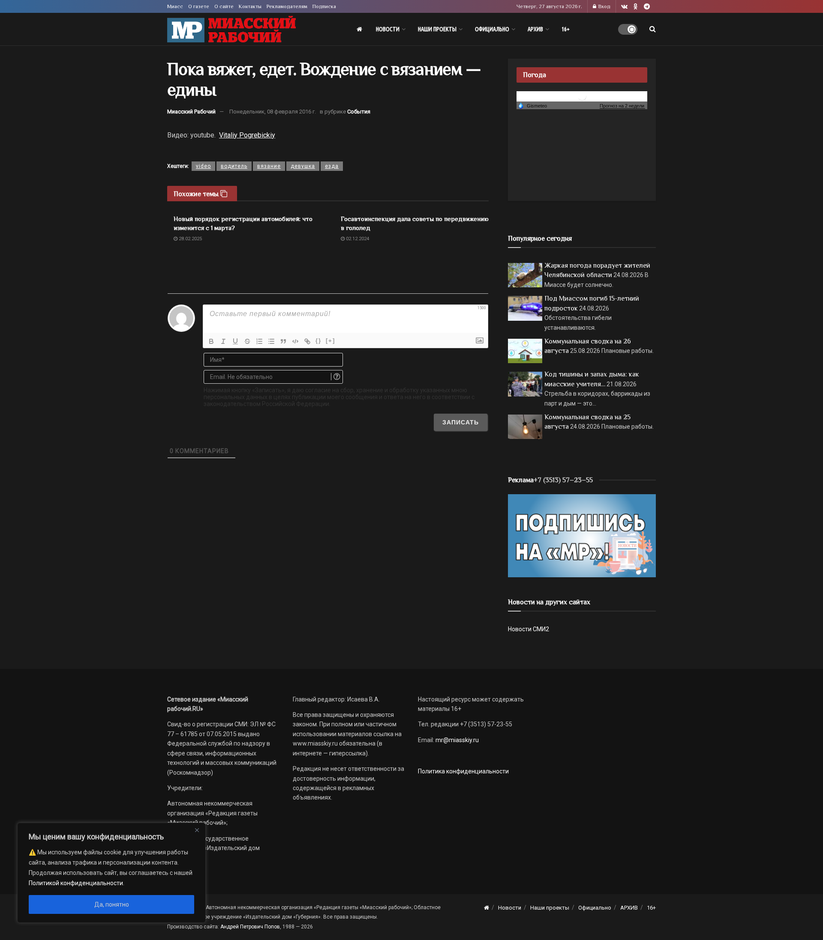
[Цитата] (283, 341)
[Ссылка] (307, 341)
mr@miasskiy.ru (456, 740)
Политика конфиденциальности (463, 771)
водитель (234, 166)
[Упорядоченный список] (259, 341)
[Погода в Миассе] (582, 96)
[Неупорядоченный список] (271, 341)
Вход (603, 6)
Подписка (324, 6)
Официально (492, 29)
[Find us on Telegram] (647, 6)
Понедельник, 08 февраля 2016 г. (272, 111)
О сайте (224, 6)
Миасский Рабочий (191, 111)
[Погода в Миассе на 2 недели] (622, 106)
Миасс (175, 6)
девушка (303, 166)
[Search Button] (652, 29)
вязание (269, 166)
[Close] (197, 830)
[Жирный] (211, 341)
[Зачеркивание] (247, 341)
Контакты (250, 6)
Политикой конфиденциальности (76, 883)
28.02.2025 (189, 239)
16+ (566, 29)
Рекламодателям (287, 6)
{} (318, 340)
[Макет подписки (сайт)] (582, 535)
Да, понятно (111, 904)
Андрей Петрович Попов (250, 927)
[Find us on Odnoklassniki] (636, 6)
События (358, 111)
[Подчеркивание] (235, 341)
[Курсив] (223, 341)
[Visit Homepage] (231, 29)
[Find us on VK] (624, 6)
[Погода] (532, 105)
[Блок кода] (295, 341)
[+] (330, 340)
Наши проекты (437, 29)
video (203, 166)
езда (332, 166)
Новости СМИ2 (528, 629)
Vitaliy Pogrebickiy (247, 135)
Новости (387, 29)
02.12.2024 (357, 239)
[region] (111, 873)
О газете (198, 6)
